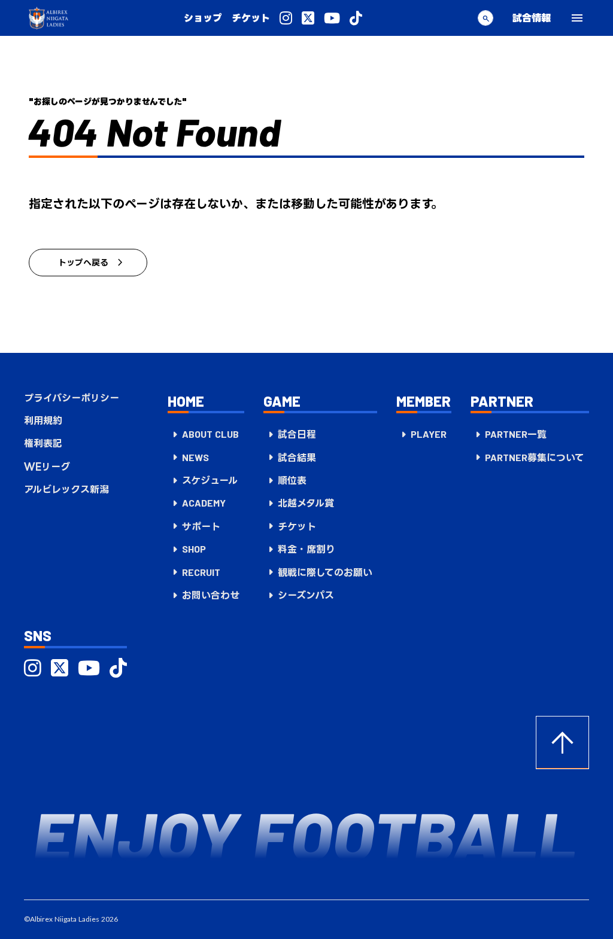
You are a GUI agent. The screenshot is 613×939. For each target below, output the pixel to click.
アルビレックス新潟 (66, 489)
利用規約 (43, 420)
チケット (251, 18)
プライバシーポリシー (71, 397)
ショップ (203, 18)
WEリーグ (47, 466)
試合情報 (531, 17)
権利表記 (43, 443)
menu (577, 18)
